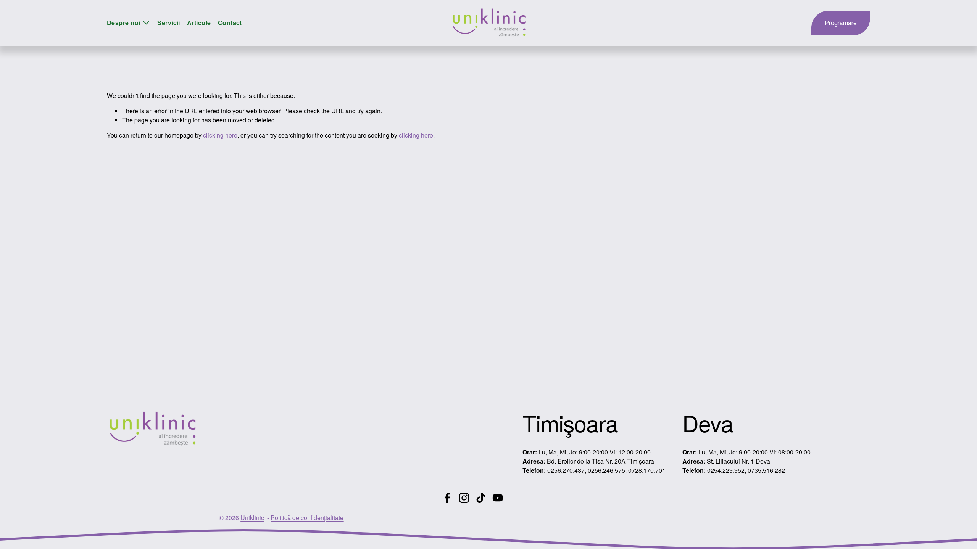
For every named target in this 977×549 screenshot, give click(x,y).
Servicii (168, 22)
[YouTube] (497, 498)
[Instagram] (464, 498)
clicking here (220, 135)
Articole (199, 22)
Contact (230, 22)
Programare (841, 23)
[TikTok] (481, 498)
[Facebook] (447, 498)
